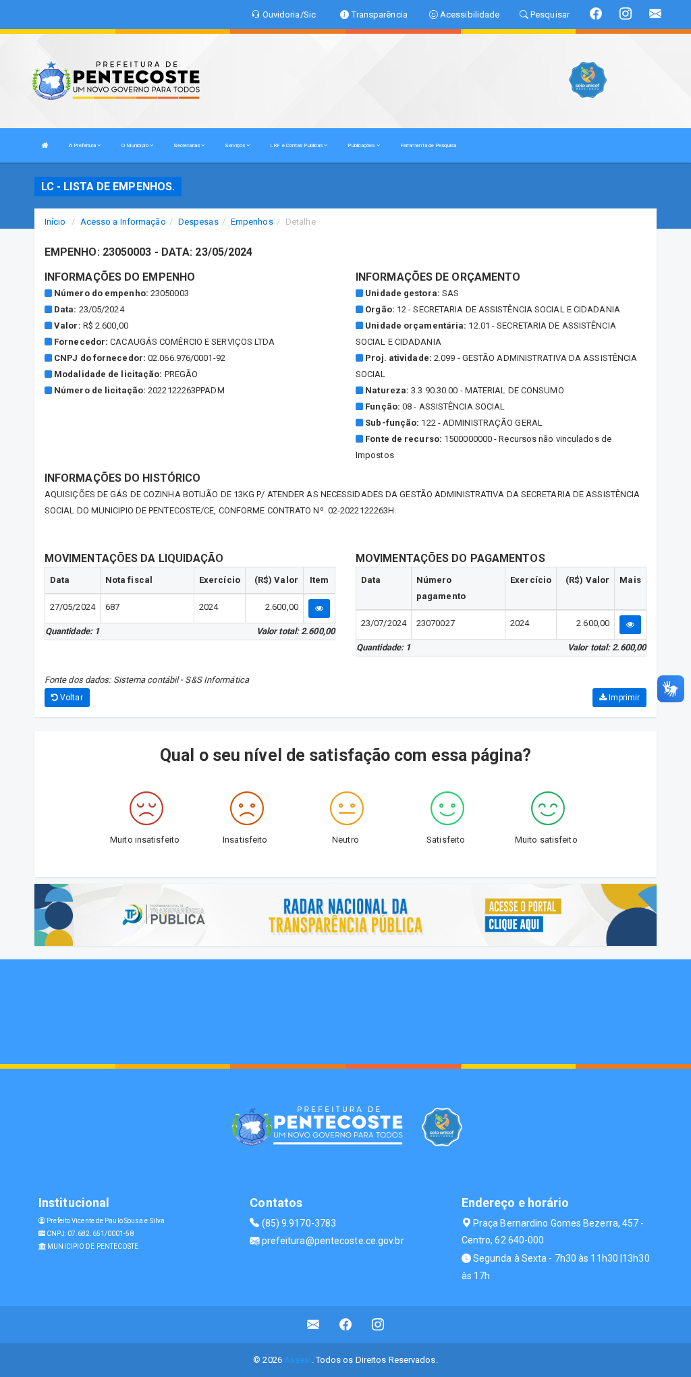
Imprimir (623, 697)
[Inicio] (45, 145)
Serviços (235, 145)
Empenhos (252, 222)
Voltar (70, 697)
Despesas (198, 222)
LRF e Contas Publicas (297, 145)
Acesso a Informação (123, 222)
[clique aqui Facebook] (346, 1325)
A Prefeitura (83, 145)
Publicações (362, 145)
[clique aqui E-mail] (313, 1325)
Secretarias (187, 145)
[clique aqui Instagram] (378, 1325)
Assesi (298, 1360)
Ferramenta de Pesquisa (428, 145)
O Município (135, 145)
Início (55, 222)
